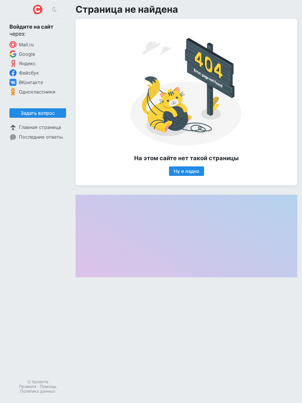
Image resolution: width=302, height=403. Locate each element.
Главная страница (40, 127)
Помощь (48, 386)
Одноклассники (37, 92)
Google (27, 54)
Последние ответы (41, 137)
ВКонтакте (31, 82)
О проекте (37, 381)
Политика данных (37, 391)
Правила (27, 386)
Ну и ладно (186, 171)
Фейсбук (29, 73)
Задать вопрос (38, 113)
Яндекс (27, 63)
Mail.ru (26, 44)
